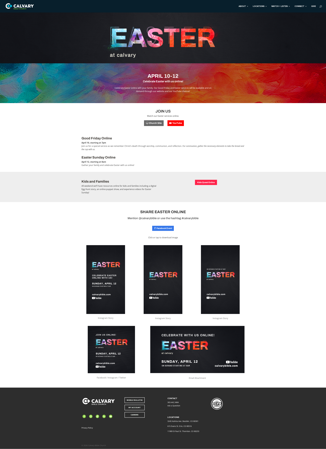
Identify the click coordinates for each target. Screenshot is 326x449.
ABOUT (242, 6)
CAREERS (134, 415)
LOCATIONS (258, 6)
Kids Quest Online (206, 182)
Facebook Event (164, 228)
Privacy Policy (87, 428)
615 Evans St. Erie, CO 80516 (179, 426)
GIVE (313, 6)
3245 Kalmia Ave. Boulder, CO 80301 (182, 421)
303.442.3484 (173, 402)
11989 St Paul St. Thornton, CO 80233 (183, 431)
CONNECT (299, 6)
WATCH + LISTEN (279, 6)
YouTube (177, 123)
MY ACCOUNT (134, 407)
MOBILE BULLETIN (134, 400)
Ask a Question (173, 405)
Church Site (155, 123)
